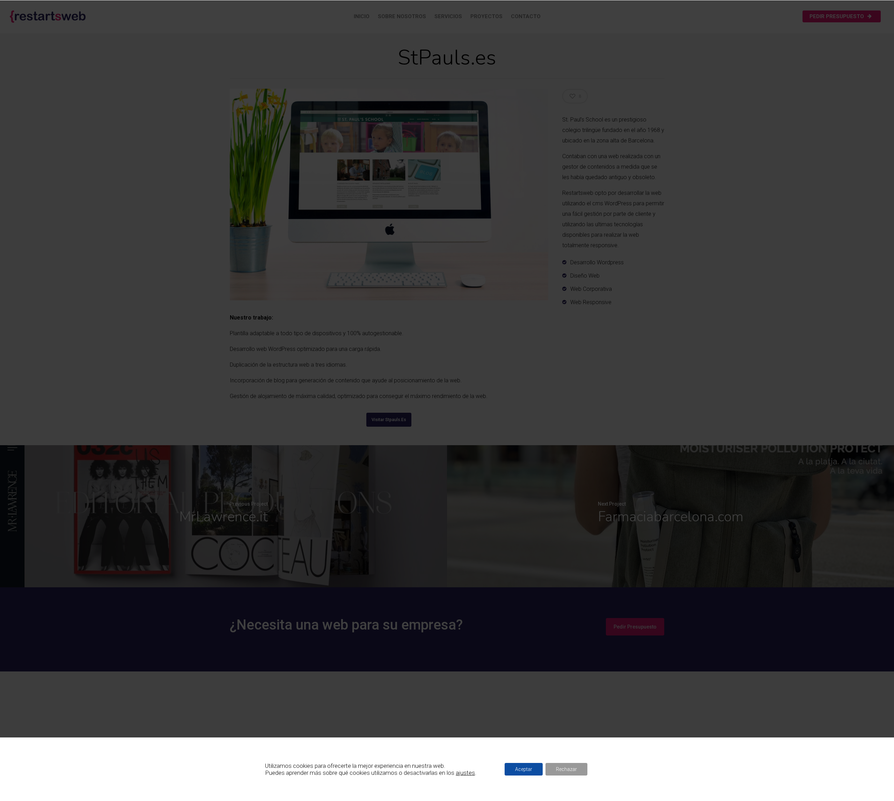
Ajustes (609, 769)
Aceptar (523, 769)
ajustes (465, 772)
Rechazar (566, 769)
